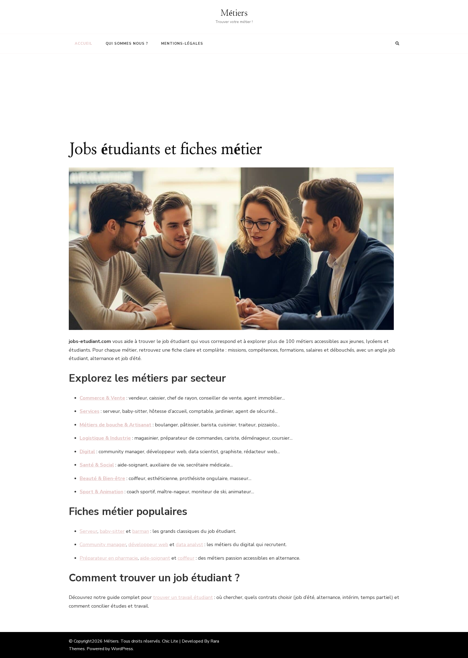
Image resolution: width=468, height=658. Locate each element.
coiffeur (186, 558)
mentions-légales (182, 43)
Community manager (103, 544)
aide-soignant (155, 558)
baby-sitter (112, 531)
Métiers (234, 13)
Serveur (89, 531)
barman (140, 531)
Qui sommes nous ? (127, 43)
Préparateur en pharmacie (109, 558)
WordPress (122, 649)
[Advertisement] (234, 100)
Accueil (83, 43)
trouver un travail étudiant (183, 597)
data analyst (189, 544)
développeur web (148, 544)
